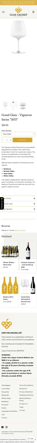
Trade (21, 407)
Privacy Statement (26, 392)
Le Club (22, 410)
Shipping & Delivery (26, 395)
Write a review (20, 230)
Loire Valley (6, 389)
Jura (3, 414)
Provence (5, 405)
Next (34, 88)
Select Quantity (6, 130)
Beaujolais (5, 395)
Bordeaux (5, 401)
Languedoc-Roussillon (9, 411)
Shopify (12, 433)
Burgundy (5, 392)
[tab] (5, 106)
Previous (2, 88)
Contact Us (23, 404)
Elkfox (6, 433)
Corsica (4, 418)
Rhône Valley (6, 398)
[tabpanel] (18, 60)
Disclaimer (23, 389)
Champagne (6, 385)
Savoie (4, 408)
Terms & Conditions (26, 385)
